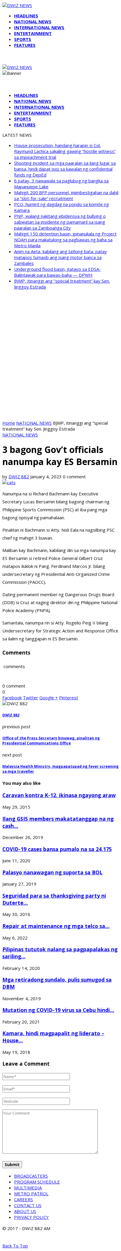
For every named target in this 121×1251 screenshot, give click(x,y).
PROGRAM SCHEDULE (37, 1182)
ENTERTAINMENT (33, 33)
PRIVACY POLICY (31, 1217)
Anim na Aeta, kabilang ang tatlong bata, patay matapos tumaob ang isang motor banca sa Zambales (60, 257)
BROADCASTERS (31, 1176)
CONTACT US (27, 1205)
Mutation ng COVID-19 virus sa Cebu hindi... (58, 1009)
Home (8, 423)
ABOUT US (25, 1211)
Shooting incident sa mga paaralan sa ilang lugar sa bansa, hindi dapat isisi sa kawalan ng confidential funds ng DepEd (65, 169)
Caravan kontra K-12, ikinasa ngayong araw (59, 795)
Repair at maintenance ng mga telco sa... (56, 925)
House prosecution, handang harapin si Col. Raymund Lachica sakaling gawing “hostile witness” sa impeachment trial (65, 151)
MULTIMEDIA (28, 1188)
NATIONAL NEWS (32, 21)
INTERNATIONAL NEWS (39, 27)
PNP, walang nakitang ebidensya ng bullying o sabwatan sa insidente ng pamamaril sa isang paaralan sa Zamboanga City (60, 222)
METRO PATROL (31, 1193)
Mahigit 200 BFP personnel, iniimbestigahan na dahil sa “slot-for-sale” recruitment (66, 195)
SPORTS (22, 39)
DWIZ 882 (19, 476)
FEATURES (25, 45)
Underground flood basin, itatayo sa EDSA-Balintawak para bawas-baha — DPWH (57, 272)
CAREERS (23, 1199)
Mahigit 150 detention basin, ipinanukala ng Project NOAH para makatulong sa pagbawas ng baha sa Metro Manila (65, 239)
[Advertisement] (60, 355)
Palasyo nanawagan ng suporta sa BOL (52, 872)
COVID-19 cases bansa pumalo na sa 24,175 (57, 849)
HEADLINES (26, 16)
